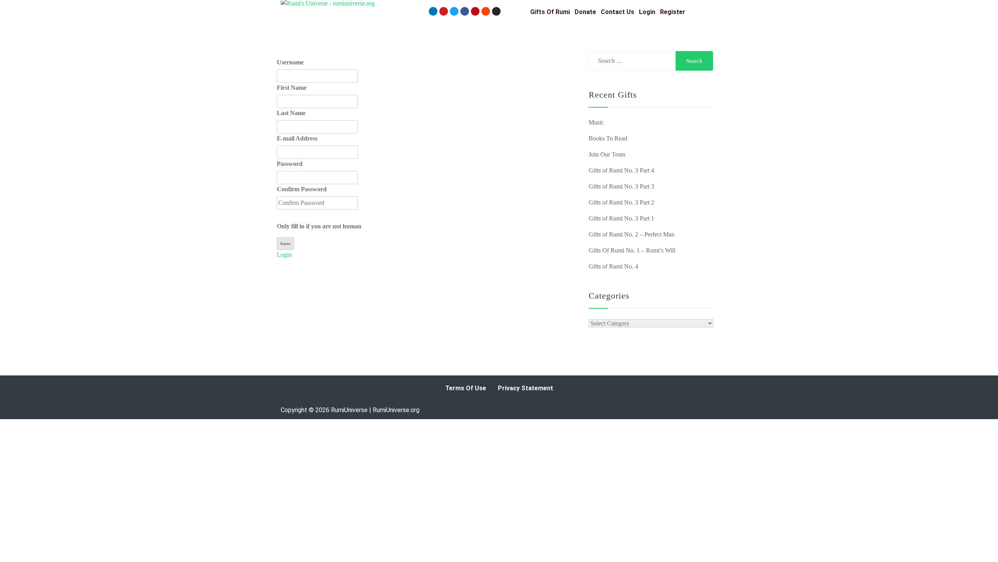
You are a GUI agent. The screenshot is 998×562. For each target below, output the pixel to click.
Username (290, 62)
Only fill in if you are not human (319, 226)
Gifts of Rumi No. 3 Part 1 (621, 218)
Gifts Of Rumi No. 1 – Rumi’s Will (632, 250)
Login (284, 254)
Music (596, 122)
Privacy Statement (525, 388)
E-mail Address (297, 138)
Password (290, 163)
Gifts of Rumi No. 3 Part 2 (621, 202)
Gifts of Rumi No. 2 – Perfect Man (631, 234)
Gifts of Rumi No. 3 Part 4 (621, 170)
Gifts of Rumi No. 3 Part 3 (621, 186)
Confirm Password (302, 189)
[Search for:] (633, 61)
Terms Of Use (465, 388)
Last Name (291, 113)
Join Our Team (607, 154)
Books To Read (608, 138)
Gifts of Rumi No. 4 (613, 266)
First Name (291, 87)
